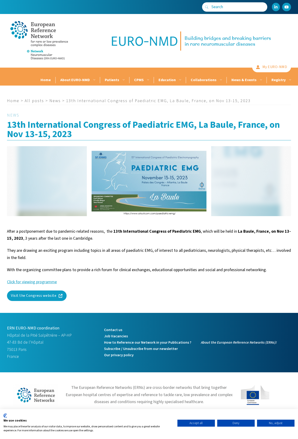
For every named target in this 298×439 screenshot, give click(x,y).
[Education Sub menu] (179, 80)
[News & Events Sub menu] (260, 80)
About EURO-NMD (75, 80)
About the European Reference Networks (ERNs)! (239, 342)
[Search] (206, 7)
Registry (278, 80)
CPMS (139, 80)
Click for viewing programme (32, 282)
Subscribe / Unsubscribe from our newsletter (141, 348)
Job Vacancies (116, 336)
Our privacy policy (119, 355)
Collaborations (204, 80)
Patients (112, 80)
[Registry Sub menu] (289, 80)
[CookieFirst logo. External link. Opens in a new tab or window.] (5, 416)
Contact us (113, 329)
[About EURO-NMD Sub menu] (93, 80)
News (55, 101)
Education (167, 80)
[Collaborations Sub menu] (220, 80)
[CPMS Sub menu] (147, 80)
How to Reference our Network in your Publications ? (147, 342)
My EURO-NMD (274, 66)
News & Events (244, 80)
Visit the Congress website (33, 295)
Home (46, 80)
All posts (34, 101)
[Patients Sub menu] (123, 80)
